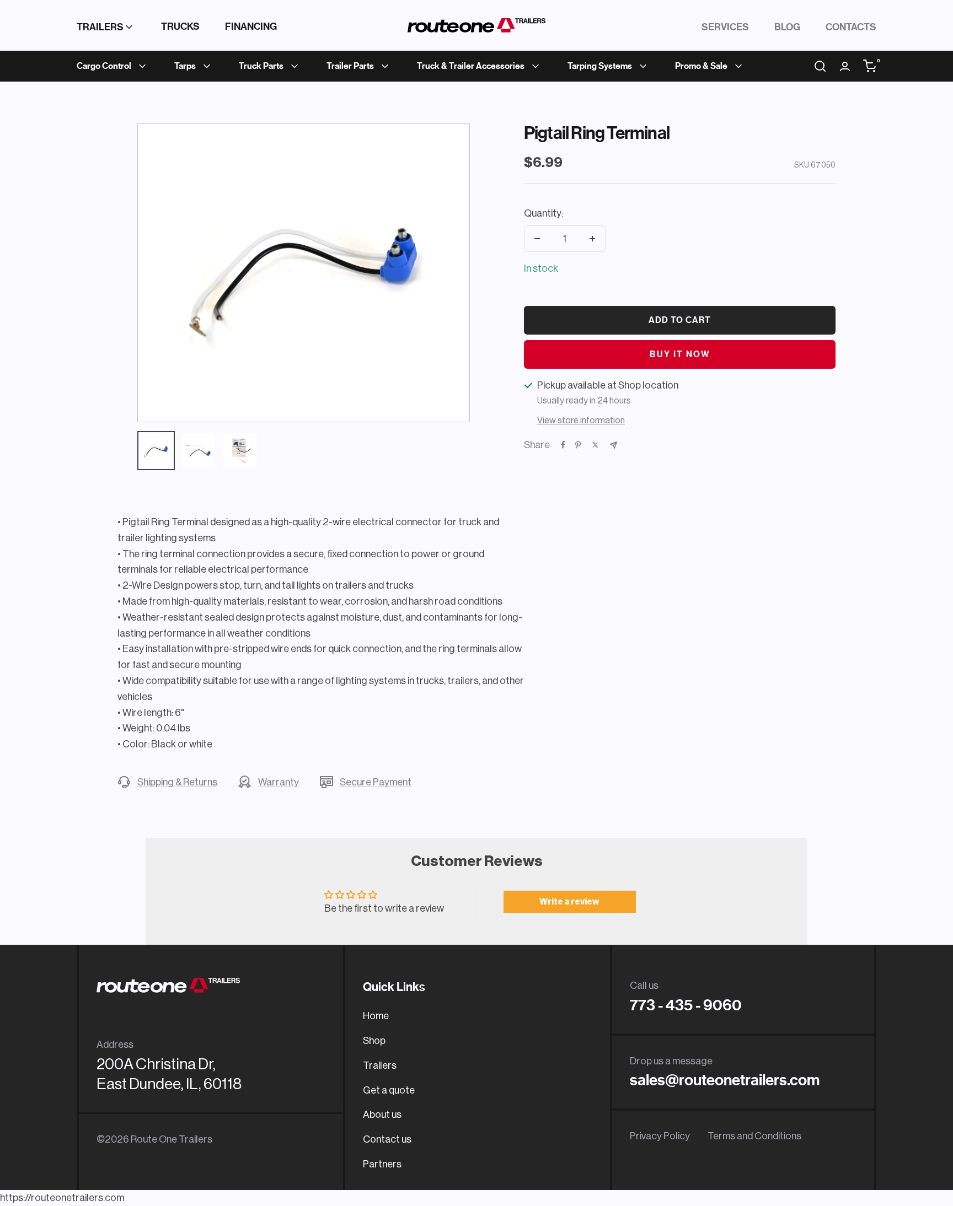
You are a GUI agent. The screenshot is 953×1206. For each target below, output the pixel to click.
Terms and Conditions (754, 1136)
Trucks (180, 26)
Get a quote (389, 1090)
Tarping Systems (599, 66)
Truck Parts (261, 66)
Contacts (851, 27)
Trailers (100, 27)
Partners (382, 1164)
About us (382, 1114)
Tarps (185, 66)
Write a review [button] (569, 901)
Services (725, 27)
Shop (374, 1041)
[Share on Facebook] (563, 445)
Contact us (387, 1139)
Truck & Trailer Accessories (470, 66)
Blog (787, 27)
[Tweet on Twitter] (595, 445)
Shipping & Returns (177, 782)
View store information (581, 420)
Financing (251, 26)
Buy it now (680, 354)
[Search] (820, 66)
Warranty (278, 782)
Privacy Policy (660, 1136)
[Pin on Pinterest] (578, 445)
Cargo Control (104, 66)
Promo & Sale (701, 66)
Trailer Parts (350, 66)
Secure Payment (375, 782)
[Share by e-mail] (613, 445)
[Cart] (869, 66)
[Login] (845, 66)
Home (376, 1016)
